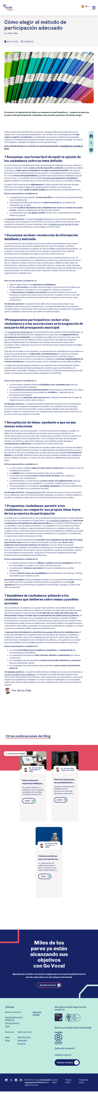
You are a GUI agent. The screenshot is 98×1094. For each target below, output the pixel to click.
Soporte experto (12, 1023)
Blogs (7, 1040)
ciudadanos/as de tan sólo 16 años (64, 224)
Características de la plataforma (14, 1018)
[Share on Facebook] (91, 136)
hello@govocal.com (63, 1055)
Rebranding (22, 1040)
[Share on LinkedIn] (91, 150)
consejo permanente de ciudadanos (19, 674)
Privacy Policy (68, 1081)
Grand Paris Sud (34, 492)
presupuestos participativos (20, 332)
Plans (7, 1026)
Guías (7, 1037)
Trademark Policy (83, 1081)
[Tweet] (91, 143)
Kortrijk (39, 219)
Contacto (21, 1043)
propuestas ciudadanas (59, 520)
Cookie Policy (55, 1081)
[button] (85, 6)
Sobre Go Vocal (23, 1037)
